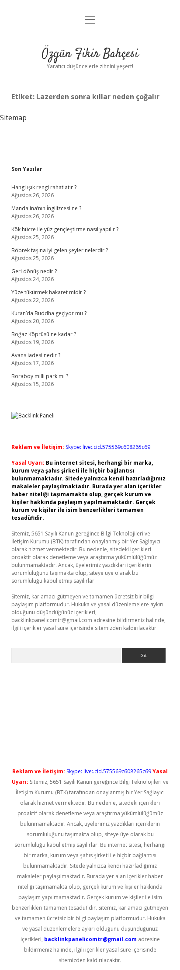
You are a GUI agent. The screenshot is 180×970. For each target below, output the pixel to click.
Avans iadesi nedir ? (35, 355)
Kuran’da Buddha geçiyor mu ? (49, 313)
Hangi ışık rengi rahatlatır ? (43, 187)
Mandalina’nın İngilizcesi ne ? (46, 208)
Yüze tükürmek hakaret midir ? (48, 292)
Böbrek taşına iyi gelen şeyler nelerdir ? (59, 250)
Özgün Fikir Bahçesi (90, 54)
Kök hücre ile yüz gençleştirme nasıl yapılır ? (64, 229)
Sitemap (13, 117)
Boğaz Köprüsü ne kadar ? (43, 334)
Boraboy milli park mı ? (39, 376)
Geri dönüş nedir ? (34, 271)
